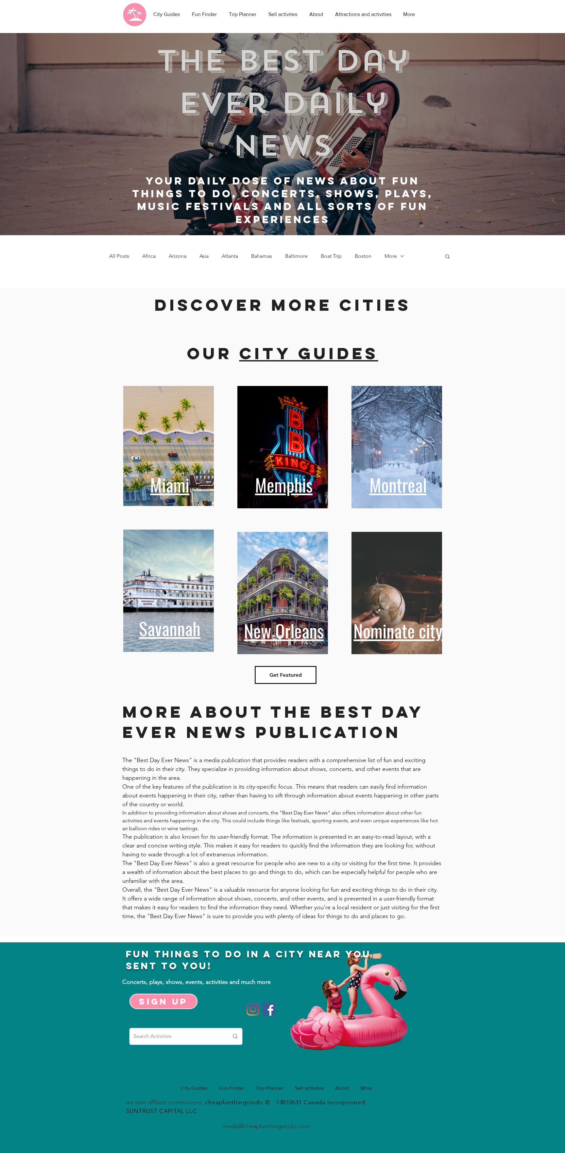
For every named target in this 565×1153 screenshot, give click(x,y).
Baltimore (296, 256)
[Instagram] (253, 1009)
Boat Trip (331, 256)
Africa (149, 256)
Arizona (177, 256)
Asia (204, 256)
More (391, 256)
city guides (308, 353)
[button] (447, 256)
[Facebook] (269, 1009)
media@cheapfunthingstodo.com (266, 1126)
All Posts (119, 256)
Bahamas (261, 256)
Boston (363, 256)
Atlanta (230, 256)
